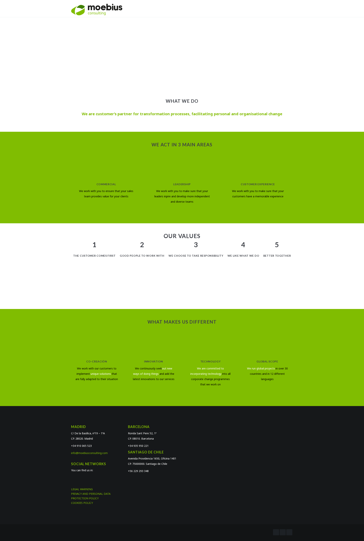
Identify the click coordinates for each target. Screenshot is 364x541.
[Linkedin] (289, 532)
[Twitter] (283, 532)
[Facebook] (276, 532)
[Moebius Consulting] (96, 9)
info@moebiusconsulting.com (89, 453)
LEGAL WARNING (82, 489)
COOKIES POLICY (82, 503)
